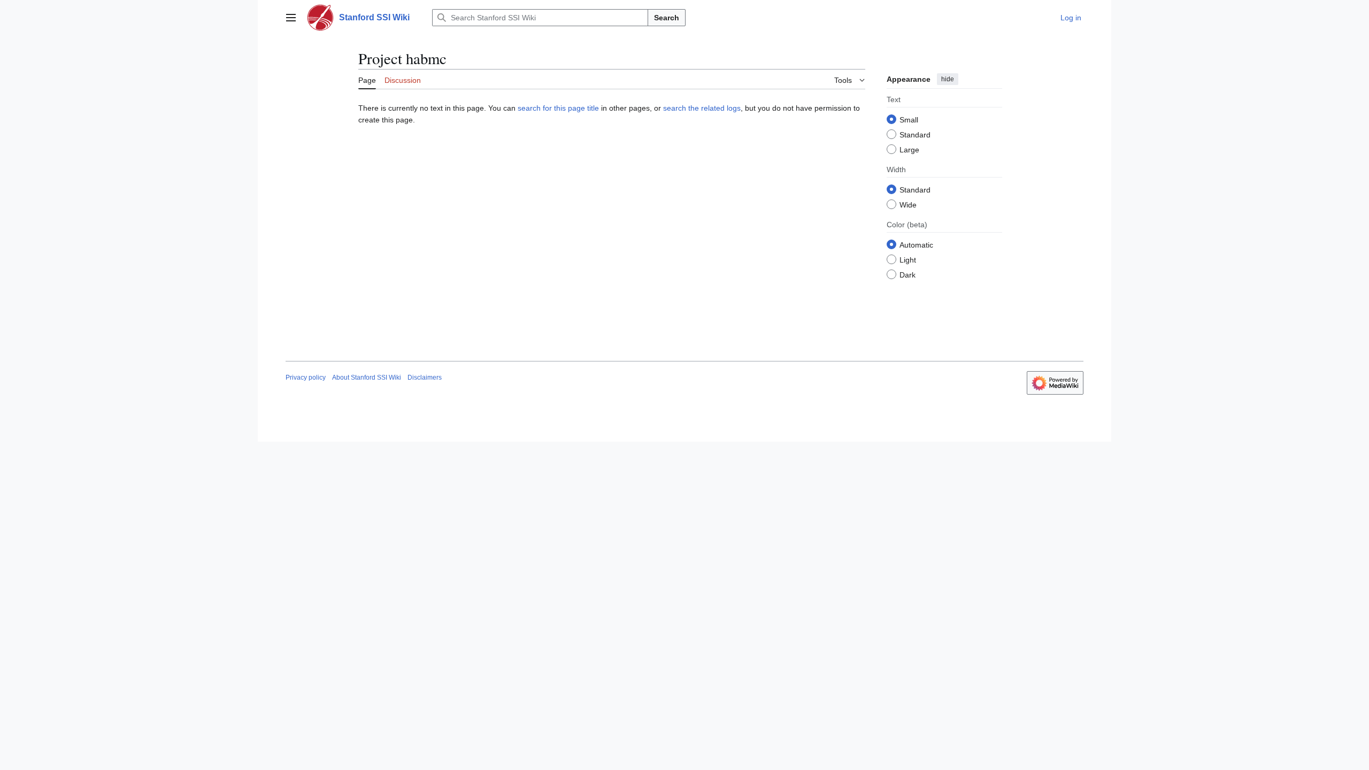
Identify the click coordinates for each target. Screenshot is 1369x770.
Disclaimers (424, 377)
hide (947, 79)
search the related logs (702, 108)
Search (666, 17)
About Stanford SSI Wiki (366, 377)
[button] (290, 17)
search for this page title (558, 108)
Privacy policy (306, 377)
